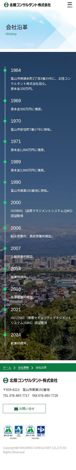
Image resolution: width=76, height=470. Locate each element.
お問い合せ (27, 408)
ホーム (7, 367)
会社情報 (23, 367)
